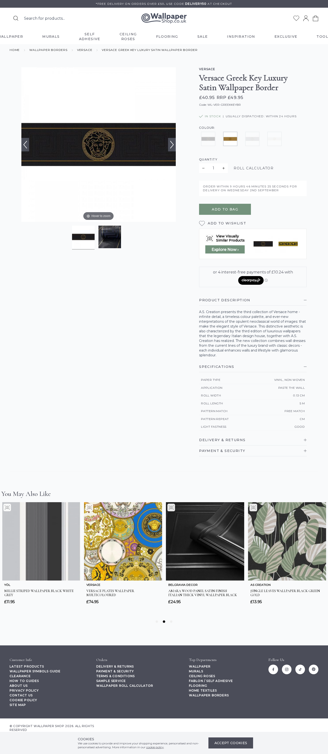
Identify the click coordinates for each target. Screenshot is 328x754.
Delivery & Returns (115, 666)
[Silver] (252, 139)
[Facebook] (273, 669)
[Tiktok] (300, 669)
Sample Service (111, 681)
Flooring (198, 685)
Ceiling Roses (202, 676)
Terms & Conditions (115, 676)
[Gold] (230, 139)
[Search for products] (16, 18)
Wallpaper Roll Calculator (124, 685)
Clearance (20, 676)
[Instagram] (287, 669)
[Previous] (25, 144)
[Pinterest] (313, 669)
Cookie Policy (23, 700)
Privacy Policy (24, 690)
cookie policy (155, 747)
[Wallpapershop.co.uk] (163, 18)
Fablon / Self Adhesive (211, 681)
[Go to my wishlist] (296, 18)
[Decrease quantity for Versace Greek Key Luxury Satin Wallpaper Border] (203, 168)
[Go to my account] (306, 18)
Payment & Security (115, 671)
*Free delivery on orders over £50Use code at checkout (164, 4)
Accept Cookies (230, 743)
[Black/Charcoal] (208, 139)
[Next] (172, 144)
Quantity (208, 159)
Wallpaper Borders (209, 695)
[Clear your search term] (108, 18)
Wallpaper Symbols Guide (35, 671)
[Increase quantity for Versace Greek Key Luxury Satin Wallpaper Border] (223, 168)
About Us (19, 685)
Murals (196, 671)
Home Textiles (203, 690)
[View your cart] (315, 18)
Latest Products (27, 666)
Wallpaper (200, 666)
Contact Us (21, 695)
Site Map (18, 705)
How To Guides (24, 681)
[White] (274, 139)
